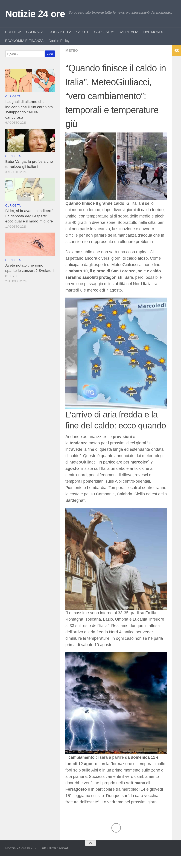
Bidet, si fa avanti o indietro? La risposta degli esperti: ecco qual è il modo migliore (29, 216)
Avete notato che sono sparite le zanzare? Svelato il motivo (29, 270)
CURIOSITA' (13, 96)
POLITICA (13, 32)
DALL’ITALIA (128, 32)
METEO (71, 50)
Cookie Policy (58, 41)
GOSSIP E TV (59, 32)
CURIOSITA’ (104, 32)
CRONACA (34, 32)
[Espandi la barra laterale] (176, 50)
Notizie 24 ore (35, 14)
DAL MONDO (154, 32)
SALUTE (82, 32)
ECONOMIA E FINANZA (24, 41)
